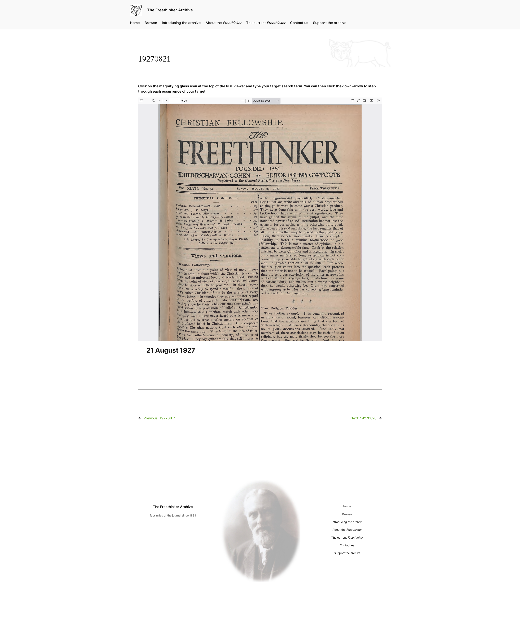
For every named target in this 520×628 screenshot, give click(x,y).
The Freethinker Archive (170, 10)
